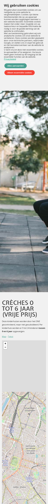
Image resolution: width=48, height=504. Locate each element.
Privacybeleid (10, 59)
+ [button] (5, 343)
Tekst (10, 336)
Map (4, 336)
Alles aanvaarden (15, 65)
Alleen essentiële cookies (19, 72)
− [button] (5, 347)
